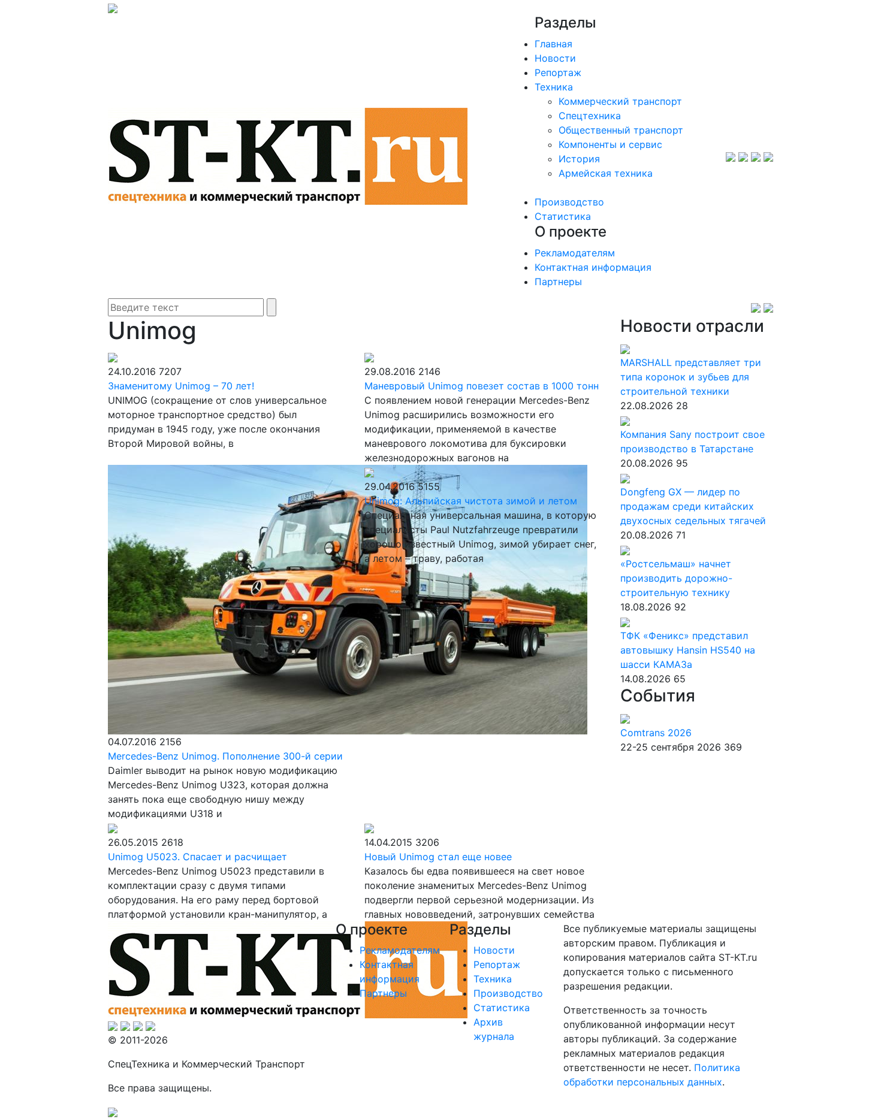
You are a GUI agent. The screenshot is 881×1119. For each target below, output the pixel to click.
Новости (555, 58)
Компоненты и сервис (610, 144)
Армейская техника (606, 173)
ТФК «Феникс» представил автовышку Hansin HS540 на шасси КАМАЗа (687, 650)
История (579, 159)
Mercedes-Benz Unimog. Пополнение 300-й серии (225, 756)
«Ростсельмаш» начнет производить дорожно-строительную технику (676, 578)
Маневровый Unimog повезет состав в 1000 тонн (481, 386)
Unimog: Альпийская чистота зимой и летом (470, 501)
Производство (569, 202)
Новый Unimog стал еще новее (438, 857)
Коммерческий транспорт (620, 101)
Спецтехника (590, 116)
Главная (553, 44)
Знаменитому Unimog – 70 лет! (181, 386)
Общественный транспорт (621, 130)
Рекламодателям (575, 253)
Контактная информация (593, 267)
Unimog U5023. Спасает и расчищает (197, 857)
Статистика (563, 216)
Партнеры (558, 282)
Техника (554, 87)
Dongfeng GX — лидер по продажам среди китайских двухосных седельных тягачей (693, 506)
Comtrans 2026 (656, 733)
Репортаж (558, 72)
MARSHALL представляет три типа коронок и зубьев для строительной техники (690, 376)
